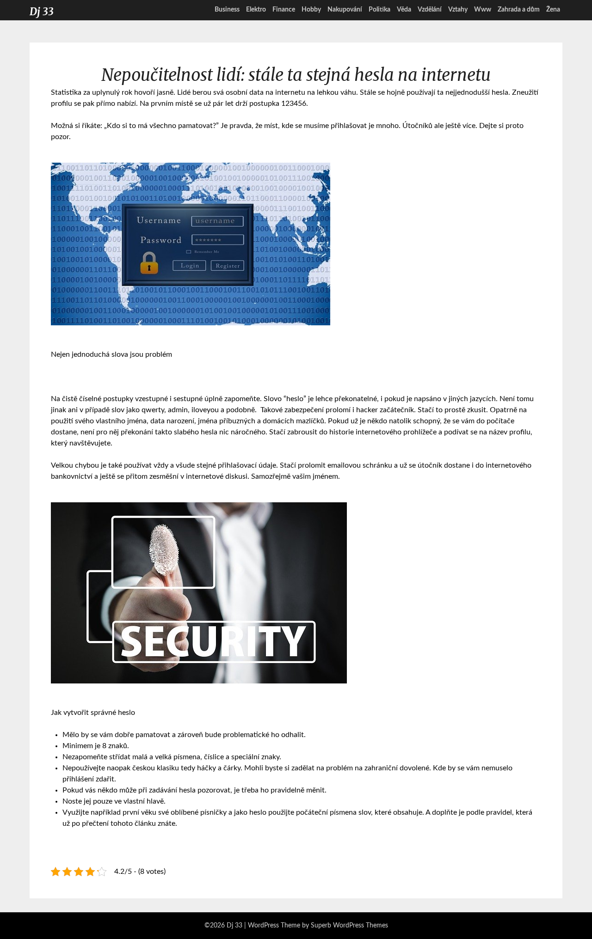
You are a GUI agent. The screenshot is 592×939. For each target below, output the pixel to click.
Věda (404, 9)
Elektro (256, 9)
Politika (379, 9)
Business (227, 9)
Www (482, 9)
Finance (283, 9)
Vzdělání (430, 9)
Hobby (311, 9)
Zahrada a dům (519, 9)
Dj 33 (42, 11)
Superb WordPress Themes (349, 925)
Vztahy (458, 9)
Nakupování (344, 9)
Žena (553, 9)
